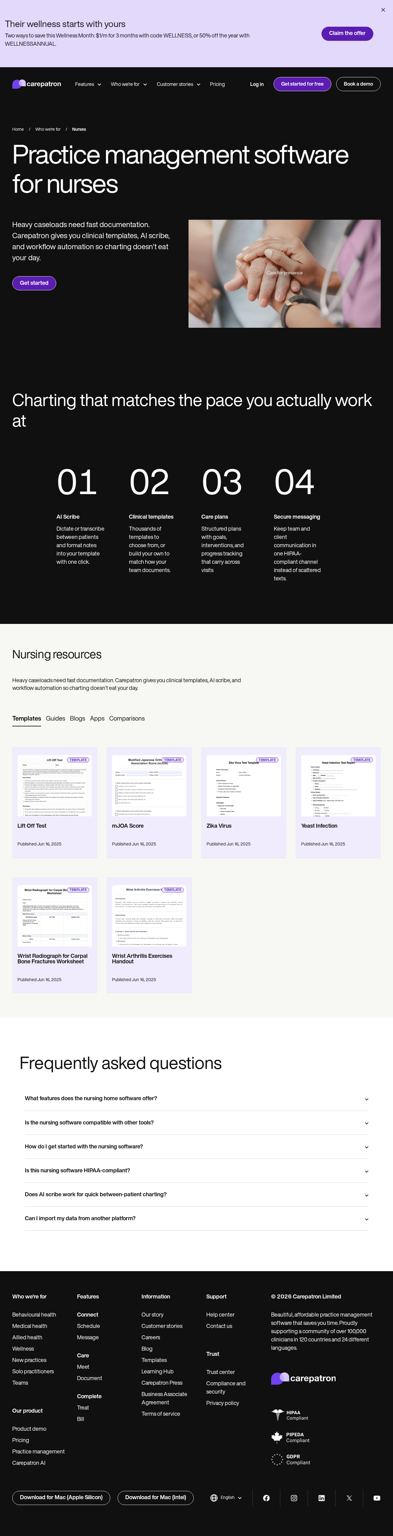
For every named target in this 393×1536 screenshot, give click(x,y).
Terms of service (161, 1414)
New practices (29, 1361)
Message (88, 1338)
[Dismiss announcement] (383, 10)
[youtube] (377, 1498)
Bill (80, 1419)
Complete (89, 1397)
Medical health (29, 1326)
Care (83, 1356)
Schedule (88, 1326)
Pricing (217, 84)
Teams (20, 1383)
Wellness (23, 1349)
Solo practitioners (33, 1372)
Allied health (27, 1338)
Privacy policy (222, 1403)
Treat (83, 1408)
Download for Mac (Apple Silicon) (61, 1498)
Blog (147, 1349)
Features (84, 84)
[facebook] (266, 1498)
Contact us (219, 1326)
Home (18, 129)
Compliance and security (226, 1388)
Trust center (220, 1372)
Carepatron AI (28, 1463)
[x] (349, 1498)
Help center (220, 1315)
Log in (257, 84)
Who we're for (125, 84)
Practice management (38, 1452)
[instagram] (294, 1498)
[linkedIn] (321, 1498)
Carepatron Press (162, 1383)
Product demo (29, 1429)
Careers (151, 1338)
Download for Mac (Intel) (155, 1498)
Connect (87, 1315)
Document (89, 1379)
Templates (154, 1361)
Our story (153, 1315)
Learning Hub (158, 1372)
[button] (226, 1498)
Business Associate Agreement (164, 1399)
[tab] (26, 719)
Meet (83, 1367)
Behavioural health (34, 1315)
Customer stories (175, 84)
